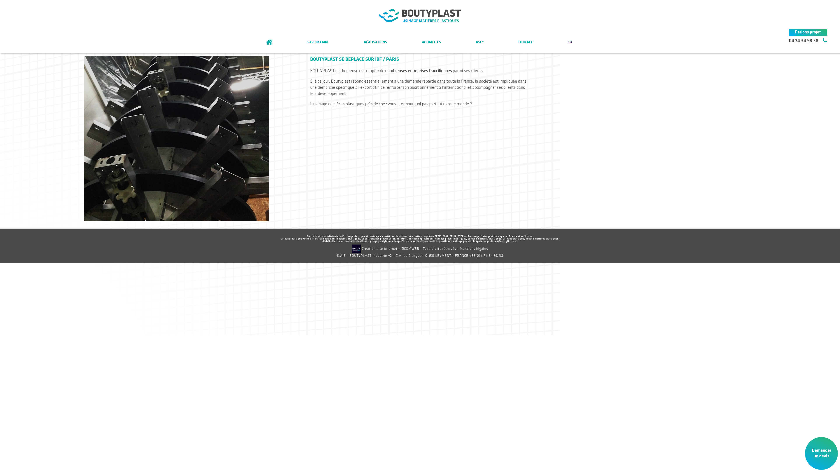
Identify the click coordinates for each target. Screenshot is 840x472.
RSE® (480, 42)
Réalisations (375, 42)
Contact (525, 42)
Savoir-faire (318, 42)
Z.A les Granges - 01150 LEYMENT (423, 256)
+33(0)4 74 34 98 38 (486, 256)
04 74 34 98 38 (803, 40)
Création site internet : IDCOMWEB (390, 249)
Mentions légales (474, 249)
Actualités (431, 42)
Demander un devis (821, 453)
